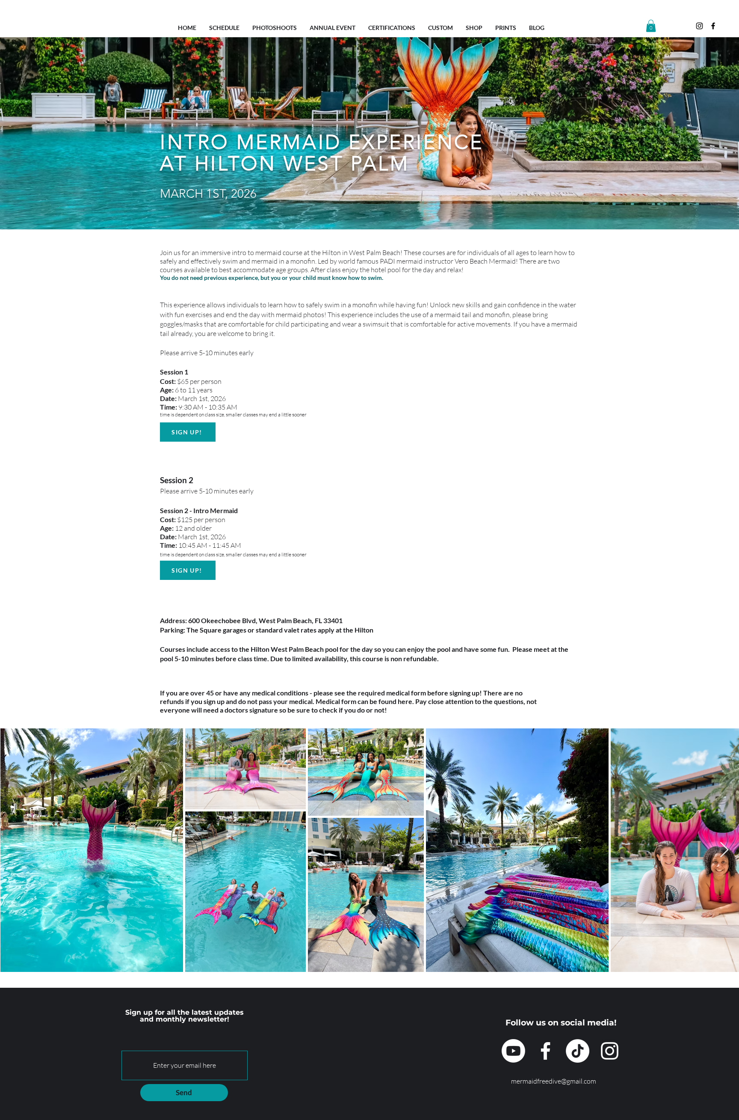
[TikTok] (577, 1051)
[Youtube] (513, 1051)
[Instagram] (699, 25)
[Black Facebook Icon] (713, 25)
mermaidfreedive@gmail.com (553, 1081)
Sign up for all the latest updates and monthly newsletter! (184, 1016)
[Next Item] (724, 850)
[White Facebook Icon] (545, 1051)
